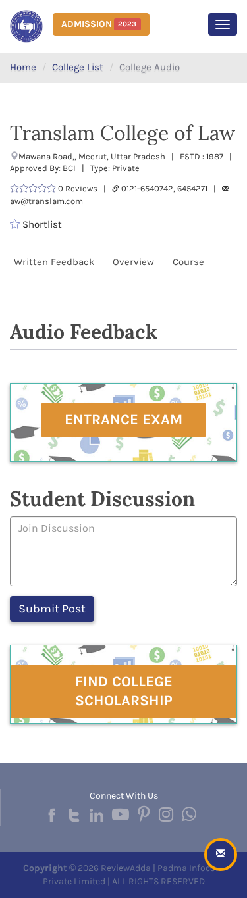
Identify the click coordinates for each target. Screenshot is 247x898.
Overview (133, 262)
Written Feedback (54, 262)
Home (23, 67)
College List (77, 67)
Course (188, 262)
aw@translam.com (46, 201)
